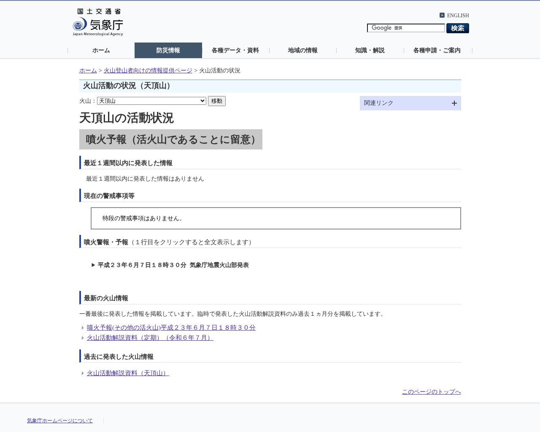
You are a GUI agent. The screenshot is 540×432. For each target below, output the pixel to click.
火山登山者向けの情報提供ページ (148, 70)
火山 (85, 101)
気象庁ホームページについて (60, 421)
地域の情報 (303, 50)
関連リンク (379, 103)
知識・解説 (370, 50)
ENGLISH (458, 16)
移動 (216, 101)
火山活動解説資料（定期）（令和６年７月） (150, 337)
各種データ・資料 (235, 50)
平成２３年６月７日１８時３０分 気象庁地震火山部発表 (173, 264)
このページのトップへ (431, 392)
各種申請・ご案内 (437, 50)
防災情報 (168, 50)
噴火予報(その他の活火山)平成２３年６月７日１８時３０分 (171, 327)
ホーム (101, 50)
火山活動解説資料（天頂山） (128, 372)
